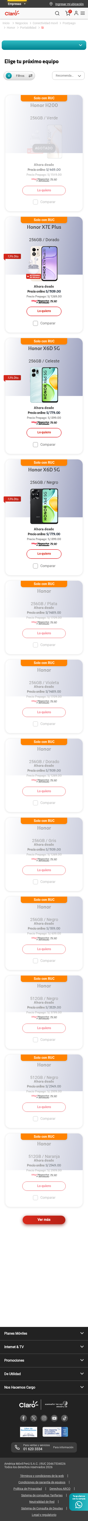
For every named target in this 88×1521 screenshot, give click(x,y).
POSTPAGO (69, 23)
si (42, 27)
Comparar (47, 323)
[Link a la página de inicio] (7, 23)
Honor (11, 27)
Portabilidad (28, 27)
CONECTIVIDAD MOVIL (45, 23)
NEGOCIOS (21, 23)
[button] (69, 3)
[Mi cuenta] (76, 13)
